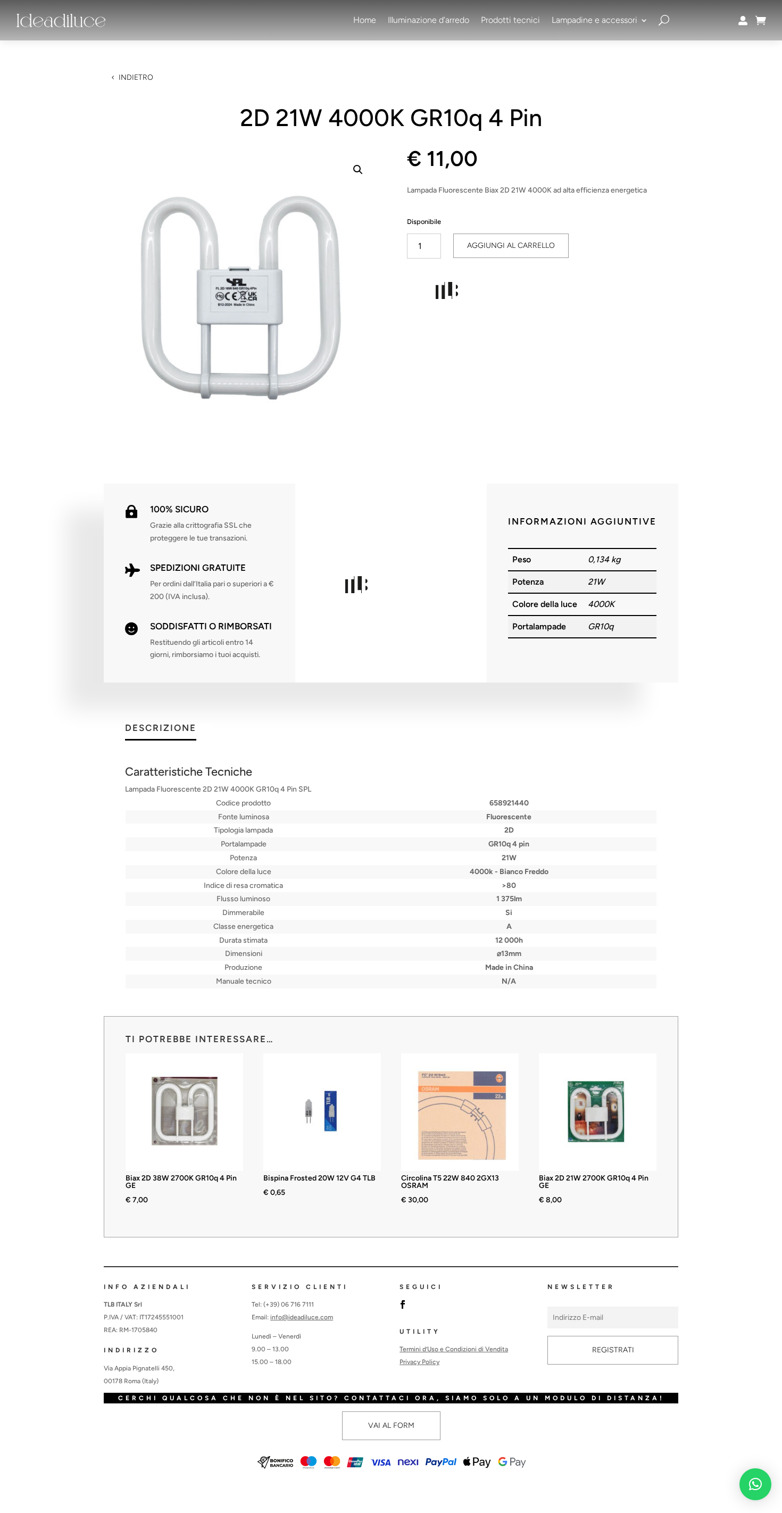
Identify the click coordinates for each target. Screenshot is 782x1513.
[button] (358, 169)
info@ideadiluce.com (301, 1317)
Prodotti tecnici (510, 20)
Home (364, 20)
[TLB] (447, 292)
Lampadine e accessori (594, 20)
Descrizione (160, 728)
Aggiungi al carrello (511, 245)
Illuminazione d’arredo (428, 20)
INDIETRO (136, 77)
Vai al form (391, 1425)
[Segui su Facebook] (402, 1304)
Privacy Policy (419, 1362)
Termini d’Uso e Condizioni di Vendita (454, 1349)
